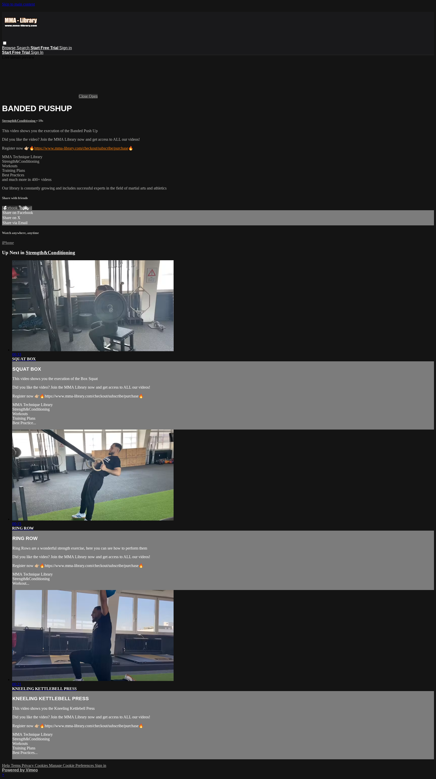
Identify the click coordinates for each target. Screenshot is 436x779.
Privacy (28, 765)
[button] (4, 43)
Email (27, 208)
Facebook (10, 208)
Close (84, 96)
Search (24, 48)
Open (93, 96)
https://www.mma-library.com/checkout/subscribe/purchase (81, 148)
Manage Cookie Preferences (72, 765)
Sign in (65, 48)
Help (6, 765)
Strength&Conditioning (19, 121)
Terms (16, 765)
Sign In (37, 52)
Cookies (42, 765)
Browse (9, 48)
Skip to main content (18, 4)
